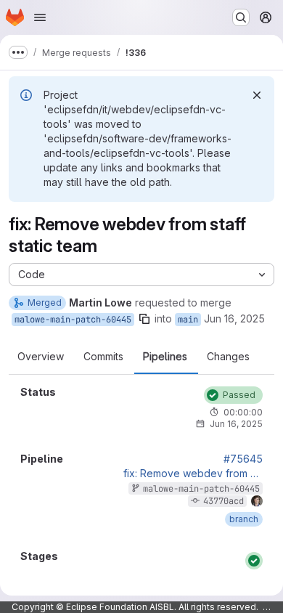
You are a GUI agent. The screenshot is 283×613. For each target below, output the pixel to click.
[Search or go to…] (241, 17)
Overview (40, 356)
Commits (103, 356)
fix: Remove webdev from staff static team (193, 473)
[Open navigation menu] (40, 17)
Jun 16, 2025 (234, 318)
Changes (228, 356)
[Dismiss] (257, 95)
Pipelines (165, 356)
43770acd (223, 501)
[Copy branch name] (144, 319)
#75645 (243, 459)
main (188, 319)
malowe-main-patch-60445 (73, 319)
